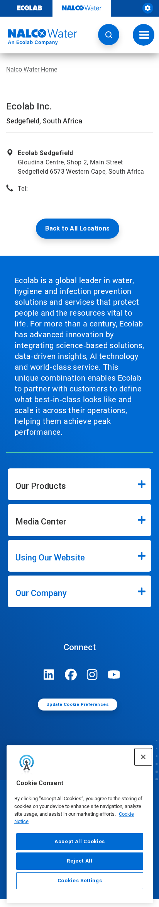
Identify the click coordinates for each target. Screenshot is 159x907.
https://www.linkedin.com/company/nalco (49, 674)
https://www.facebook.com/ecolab (70, 674)
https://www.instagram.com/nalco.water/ (92, 674)
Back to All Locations (77, 228)
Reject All (80, 861)
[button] (108, 34)
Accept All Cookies (79, 841)
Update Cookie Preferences (77, 704)
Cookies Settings (80, 880)
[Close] (143, 756)
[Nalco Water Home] (38, 37)
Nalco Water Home (31, 69)
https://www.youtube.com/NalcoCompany (114, 674)
